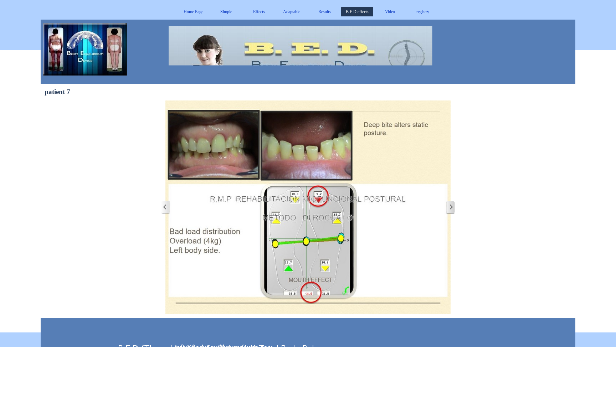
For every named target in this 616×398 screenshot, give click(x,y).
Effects (259, 11)
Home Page (193, 11)
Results (324, 11)
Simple (226, 11)
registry (422, 11)
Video (390, 11)
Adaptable (291, 11)
